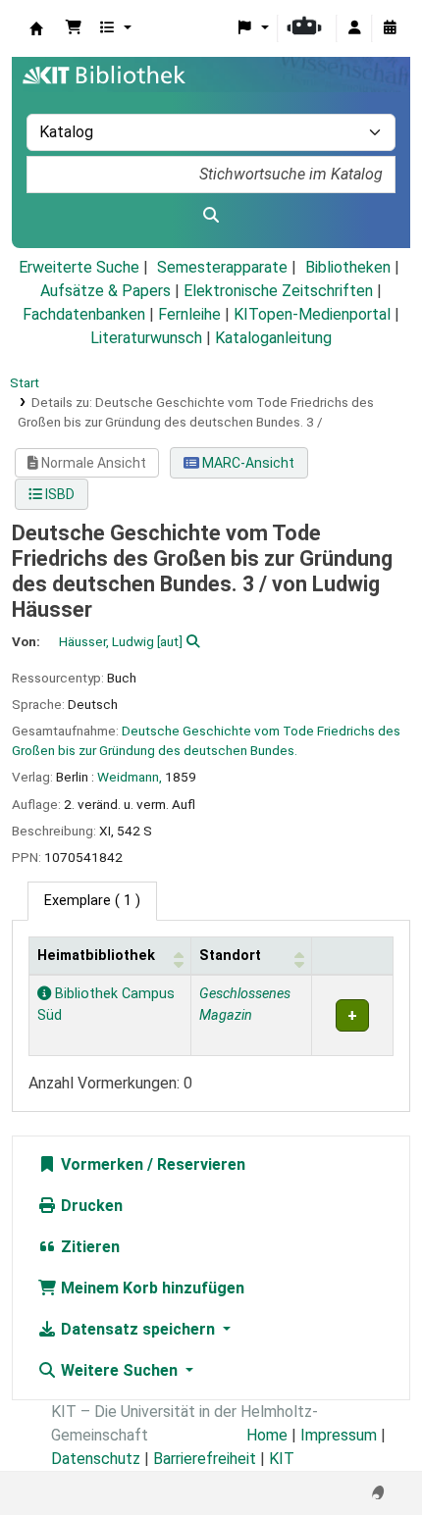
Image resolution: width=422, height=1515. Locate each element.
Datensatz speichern (138, 1329)
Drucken (90, 1205)
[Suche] (211, 215)
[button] (73, 28)
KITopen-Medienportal (312, 314)
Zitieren (88, 1246)
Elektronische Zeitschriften (278, 290)
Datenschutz (95, 1458)
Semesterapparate (222, 267)
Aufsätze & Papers (105, 290)
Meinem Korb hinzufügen (150, 1288)
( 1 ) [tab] (92, 900)
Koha (36, 28)
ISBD (58, 494)
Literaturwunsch (146, 337)
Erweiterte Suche (79, 267)
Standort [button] (230, 955)
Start (24, 382)
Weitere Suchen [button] (119, 1370)
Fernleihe (189, 314)
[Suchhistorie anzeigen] (389, 28)
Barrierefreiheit (204, 1458)
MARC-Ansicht (246, 463)
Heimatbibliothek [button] (96, 955)
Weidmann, (129, 776)
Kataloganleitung (273, 337)
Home (267, 1435)
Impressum (338, 1435)
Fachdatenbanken (84, 314)
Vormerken (100, 1164)
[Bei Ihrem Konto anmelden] (354, 28)
